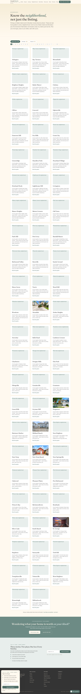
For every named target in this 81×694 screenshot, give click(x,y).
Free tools (32, 682)
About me (45, 673)
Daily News (41, 1)
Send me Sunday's (65, 651)
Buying (31, 675)
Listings (29, 1)
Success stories (47, 682)
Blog (57, 1)
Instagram (60, 673)
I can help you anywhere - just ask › (50, 612)
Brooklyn (24, 41)
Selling (31, 673)
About (50, 1)
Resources (46, 1)
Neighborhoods (35, 1)
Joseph (15, 2)
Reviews (53, 1)
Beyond (32, 41)
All (11, 44)
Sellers (22, 1)
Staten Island (15, 41)
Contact (45, 686)
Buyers (25, 1)
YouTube (59, 675)
